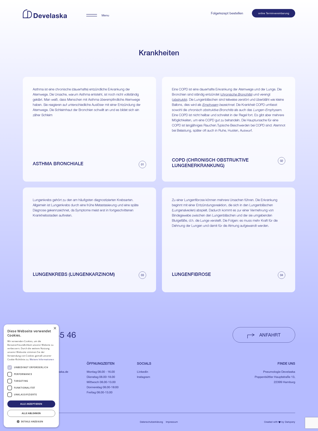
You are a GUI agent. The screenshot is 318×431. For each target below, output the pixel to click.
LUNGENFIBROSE (191, 274)
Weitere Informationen (42, 359)
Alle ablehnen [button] (31, 413)
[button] (31, 421)
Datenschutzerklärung (151, 422)
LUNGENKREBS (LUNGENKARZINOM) (74, 274)
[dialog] (31, 375)
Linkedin (142, 371)
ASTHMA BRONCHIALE (58, 163)
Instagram (143, 376)
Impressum (172, 422)
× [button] (54, 328)
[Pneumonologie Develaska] (45, 13)
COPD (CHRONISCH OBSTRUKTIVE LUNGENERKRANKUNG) (210, 162)
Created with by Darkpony (279, 422)
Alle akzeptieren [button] (31, 403)
